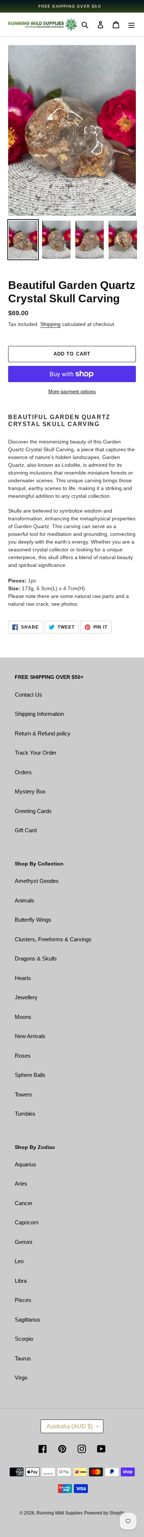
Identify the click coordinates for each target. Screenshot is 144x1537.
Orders (23, 772)
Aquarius (25, 1164)
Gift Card (26, 830)
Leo (19, 1261)
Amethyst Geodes (37, 881)
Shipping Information (39, 714)
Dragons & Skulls (36, 958)
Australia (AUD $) (70, 1426)
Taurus (23, 1358)
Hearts (23, 978)
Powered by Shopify (104, 1513)
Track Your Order (35, 752)
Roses (23, 1056)
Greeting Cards (33, 811)
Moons (23, 1017)
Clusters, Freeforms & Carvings (53, 939)
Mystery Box (30, 791)
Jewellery (26, 997)
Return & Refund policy (43, 733)
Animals (24, 900)
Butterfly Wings (33, 920)
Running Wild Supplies (60, 1513)
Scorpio (24, 1339)
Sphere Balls (30, 1075)
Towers (23, 1094)
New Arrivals (30, 1036)
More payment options (72, 391)
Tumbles (25, 1114)
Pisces (23, 1300)
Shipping (50, 324)
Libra (21, 1281)
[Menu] (131, 25)
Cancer (23, 1203)
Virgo (21, 1377)
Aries (21, 1183)
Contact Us (28, 694)
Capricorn (26, 1222)
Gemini (23, 1242)
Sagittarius (27, 1319)
